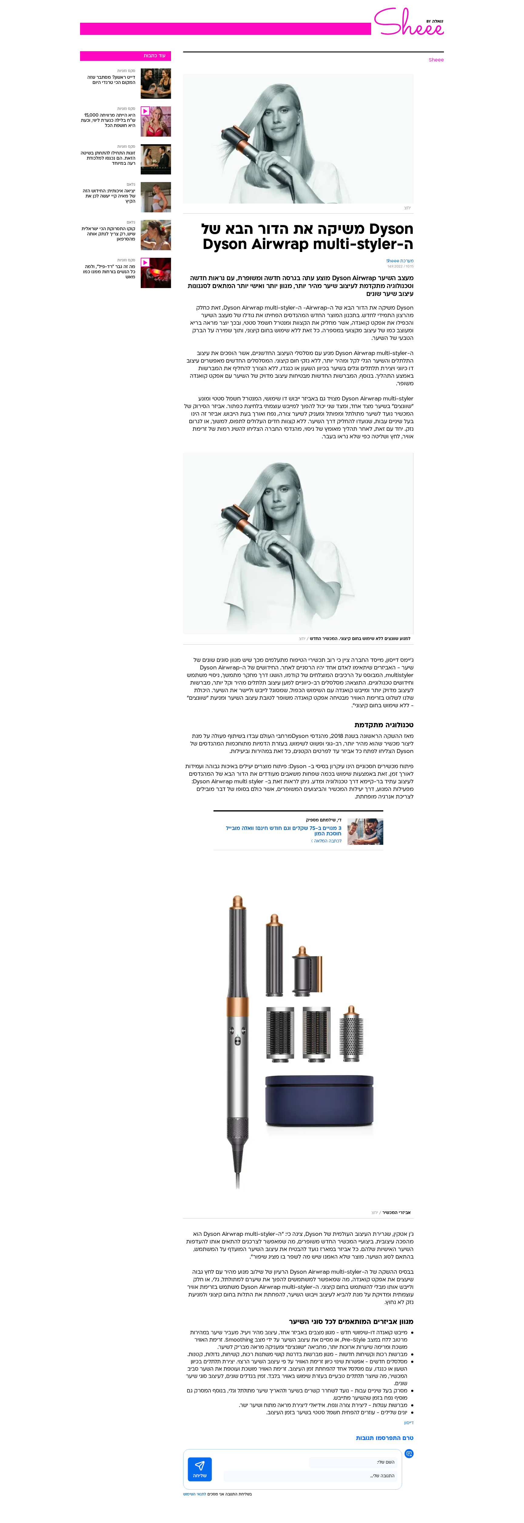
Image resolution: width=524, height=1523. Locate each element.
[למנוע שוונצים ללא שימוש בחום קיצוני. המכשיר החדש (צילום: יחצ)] (298, 549)
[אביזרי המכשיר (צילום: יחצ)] (298, 1041)
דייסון (409, 1423)
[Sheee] (407, 21)
